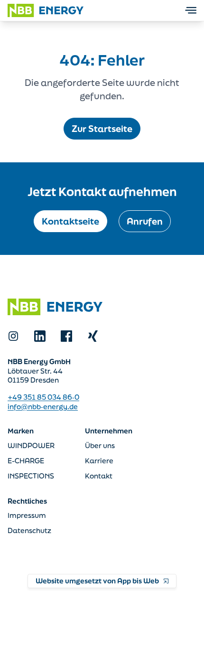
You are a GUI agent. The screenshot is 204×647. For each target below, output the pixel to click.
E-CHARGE (26, 460)
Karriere (99, 460)
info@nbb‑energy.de (43, 406)
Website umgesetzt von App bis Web (97, 580)
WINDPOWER (31, 445)
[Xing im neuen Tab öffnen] (93, 336)
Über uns (100, 445)
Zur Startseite (102, 128)
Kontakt (98, 475)
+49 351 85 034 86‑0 (43, 397)
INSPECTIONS (31, 475)
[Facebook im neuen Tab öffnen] (66, 336)
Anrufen (145, 221)
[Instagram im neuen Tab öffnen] (13, 336)
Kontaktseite (70, 221)
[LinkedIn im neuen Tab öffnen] (40, 336)
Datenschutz (29, 530)
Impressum (27, 515)
